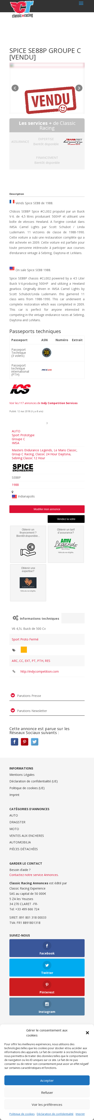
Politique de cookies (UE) (27, 788)
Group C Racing (23, 454)
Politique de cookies (22, 1114)
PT (34, 661)
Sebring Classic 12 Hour (28, 458)
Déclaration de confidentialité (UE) (33, 781)
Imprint (80, 1114)
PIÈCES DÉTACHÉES (23, 849)
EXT (27, 661)
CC (21, 661)
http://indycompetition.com (40, 671)
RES (47, 661)
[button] (87, 1033)
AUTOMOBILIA (20, 842)
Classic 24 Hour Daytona (52, 454)
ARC (15, 661)
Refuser (47, 1092)
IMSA (15, 443)
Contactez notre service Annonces (33, 875)
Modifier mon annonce (47, 509)
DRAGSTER (17, 822)
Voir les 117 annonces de (43, 403)
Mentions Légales (22, 775)
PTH (40, 661)
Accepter (47, 1080)
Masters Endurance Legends (32, 450)
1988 (15, 485)
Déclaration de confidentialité (55, 1114)
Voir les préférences (47, 1104)
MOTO (14, 829)
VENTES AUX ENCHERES (26, 836)
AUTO (16, 431)
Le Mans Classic (65, 450)
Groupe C (18, 439)
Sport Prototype (23, 435)
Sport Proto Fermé (25, 639)
